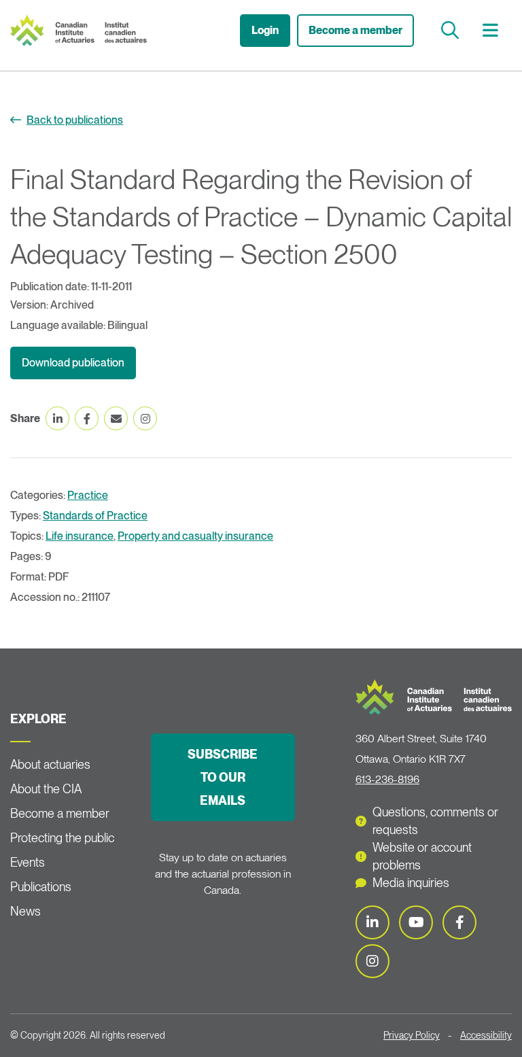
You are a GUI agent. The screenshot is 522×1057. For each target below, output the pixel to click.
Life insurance (80, 536)
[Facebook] (459, 922)
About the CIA (46, 789)
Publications (40, 887)
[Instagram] (372, 961)
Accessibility (486, 1035)
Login (265, 30)
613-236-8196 (387, 779)
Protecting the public (62, 838)
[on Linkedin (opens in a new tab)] (57, 418)
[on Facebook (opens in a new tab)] (87, 418)
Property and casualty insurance (195, 536)
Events (27, 862)
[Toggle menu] (492, 30)
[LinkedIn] (372, 922)
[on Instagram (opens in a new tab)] (145, 418)
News (25, 911)
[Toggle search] (451, 30)
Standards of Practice (95, 515)
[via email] (116, 418)
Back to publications (75, 120)
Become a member (355, 30)
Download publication (73, 362)
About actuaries (50, 764)
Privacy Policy (411, 1035)
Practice (87, 495)
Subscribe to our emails (223, 777)
